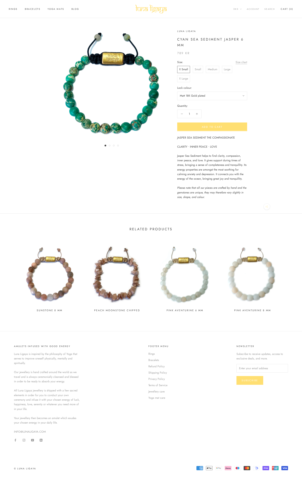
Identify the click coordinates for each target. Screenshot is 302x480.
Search (269, 9)
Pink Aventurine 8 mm (252, 310)
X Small (183, 69)
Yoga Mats (56, 9)
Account (253, 9)
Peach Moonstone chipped (117, 310)
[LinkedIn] (41, 440)
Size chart (241, 62)
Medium (212, 69)
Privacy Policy (156, 379)
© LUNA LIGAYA (25, 468)
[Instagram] (24, 440)
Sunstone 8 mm (49, 310)
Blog (75, 9)
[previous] (11, 277)
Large (227, 69)
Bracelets (32, 9)
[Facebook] (15, 440)
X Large (183, 78)
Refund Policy (156, 366)
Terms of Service (157, 385)
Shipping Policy (157, 373)
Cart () (287, 9)
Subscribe (250, 380)
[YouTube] (32, 440)
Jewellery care (156, 391)
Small (198, 69)
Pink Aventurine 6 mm (185, 310)
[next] (291, 277)
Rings (13, 9)
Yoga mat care (156, 398)
